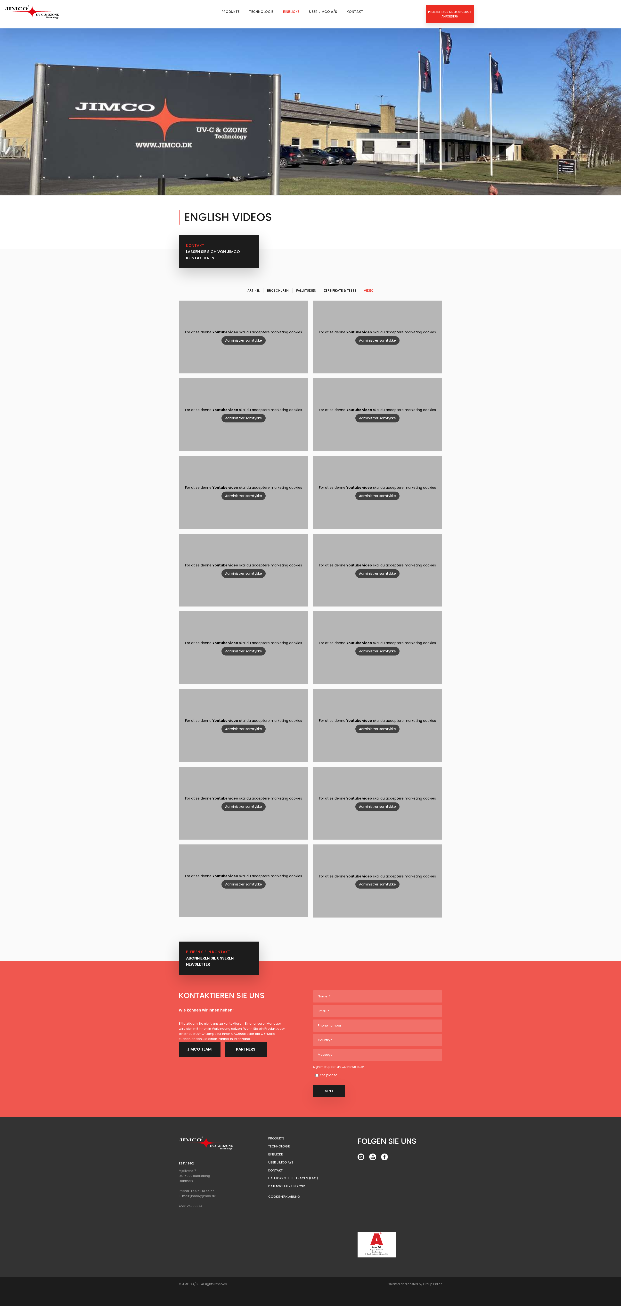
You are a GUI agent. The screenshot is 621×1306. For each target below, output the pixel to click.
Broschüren (278, 290)
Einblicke (291, 11)
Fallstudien (306, 290)
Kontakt (355, 11)
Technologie (261, 11)
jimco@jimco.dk (203, 1196)
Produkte (230, 11)
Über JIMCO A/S (323, 11)
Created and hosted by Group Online (415, 1284)
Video (369, 290)
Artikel (253, 290)
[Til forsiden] (32, 12)
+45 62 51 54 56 (202, 1190)
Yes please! (329, 1075)
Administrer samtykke (243, 340)
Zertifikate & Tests (340, 290)
